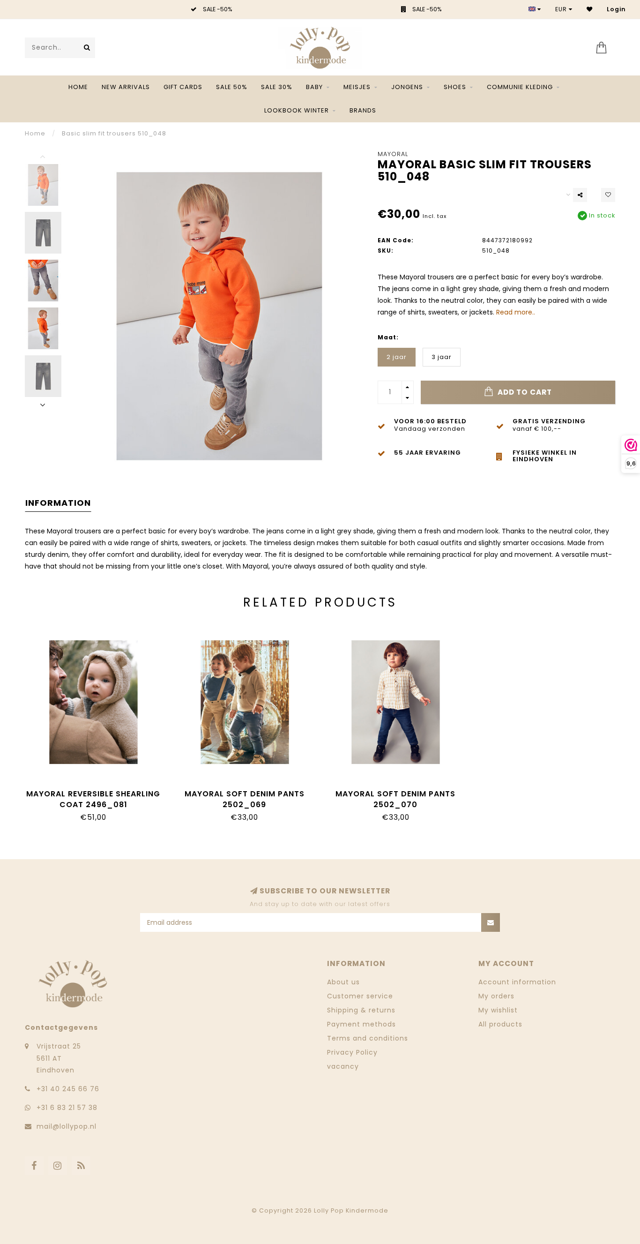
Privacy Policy (352, 1052)
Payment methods (361, 1024)
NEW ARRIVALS (126, 86)
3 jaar (442, 357)
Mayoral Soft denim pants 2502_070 (395, 799)
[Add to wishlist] (608, 195)
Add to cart (524, 392)
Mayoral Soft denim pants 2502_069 (245, 799)
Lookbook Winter (296, 110)
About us (343, 982)
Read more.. (515, 312)
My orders (496, 996)
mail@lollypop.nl (67, 1126)
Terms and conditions (367, 1038)
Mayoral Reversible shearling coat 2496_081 (93, 799)
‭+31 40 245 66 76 (68, 1089)
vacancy (343, 1066)
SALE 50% (231, 86)
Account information (517, 982)
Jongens (407, 86)
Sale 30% (276, 86)
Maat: (388, 337)
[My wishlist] (590, 9)
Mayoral (393, 154)
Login (616, 9)
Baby (314, 86)
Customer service (360, 996)
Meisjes (357, 86)
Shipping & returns (361, 1010)
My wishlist (498, 1010)
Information (58, 503)
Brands (363, 110)
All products (500, 1024)
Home (78, 86)
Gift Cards (183, 86)
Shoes (455, 86)
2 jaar (397, 357)
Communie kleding (520, 86)
